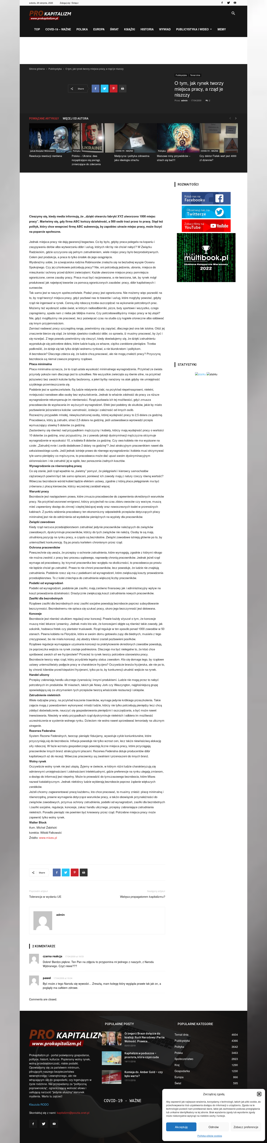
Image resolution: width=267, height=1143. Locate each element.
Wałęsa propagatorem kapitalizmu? (142, 896)
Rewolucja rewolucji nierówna (45, 156)
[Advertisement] (133, 50)
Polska (82, 29)
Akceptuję (181, 1127)
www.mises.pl (48, 837)
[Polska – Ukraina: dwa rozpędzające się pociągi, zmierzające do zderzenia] (91, 138)
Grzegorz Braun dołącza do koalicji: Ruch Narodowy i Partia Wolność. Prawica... (145, 1037)
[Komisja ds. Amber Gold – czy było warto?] (111, 1077)
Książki (129, 29)
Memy (222, 29)
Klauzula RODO (39, 1104)
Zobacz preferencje (246, 1127)
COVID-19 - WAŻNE (124, 150)
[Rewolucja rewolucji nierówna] (48, 138)
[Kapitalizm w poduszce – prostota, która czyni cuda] (111, 1058)
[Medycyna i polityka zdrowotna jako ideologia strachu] (133, 138)
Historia (147, 29)
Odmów (214, 1127)
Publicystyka (55, 68)
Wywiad (165, 29)
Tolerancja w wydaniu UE (45, 896)
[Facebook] (222, 2)
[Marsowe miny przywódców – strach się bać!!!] (176, 138)
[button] (259, 1094)
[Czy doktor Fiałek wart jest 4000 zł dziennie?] (219, 138)
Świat (114, 29)
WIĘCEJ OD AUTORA (75, 118)
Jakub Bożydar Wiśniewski (42, 150)
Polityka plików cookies (209, 1135)
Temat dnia (195, 75)
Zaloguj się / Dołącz (69, 2)
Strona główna (37, 68)
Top (37, 29)
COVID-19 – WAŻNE (58, 29)
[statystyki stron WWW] (200, 374)
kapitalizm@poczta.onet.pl (73, 1113)
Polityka (77, 150)
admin (184, 100)
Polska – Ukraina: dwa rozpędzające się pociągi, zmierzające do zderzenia (86, 160)
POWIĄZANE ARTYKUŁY (44, 118)
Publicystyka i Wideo (192, 29)
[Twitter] (228, 2)
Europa (99, 29)
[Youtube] (235, 2)
